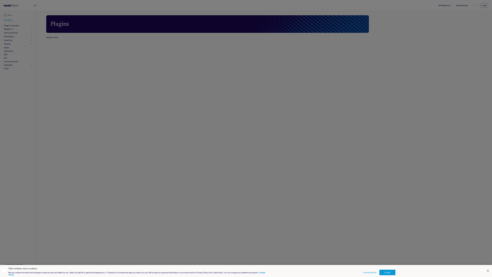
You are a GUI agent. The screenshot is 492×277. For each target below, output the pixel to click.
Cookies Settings (369, 272)
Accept (387, 272)
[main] (246, 271)
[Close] (488, 271)
